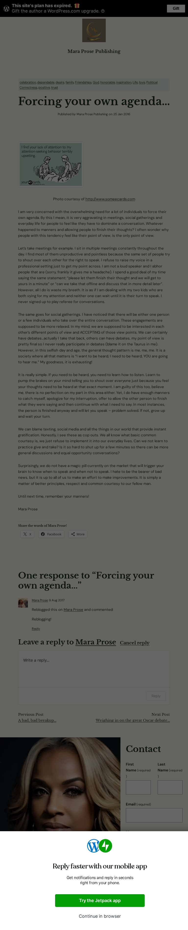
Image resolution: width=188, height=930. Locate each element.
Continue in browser (100, 916)
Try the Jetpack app (100, 900)
